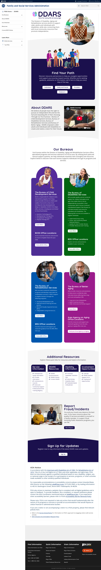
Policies (48, 553)
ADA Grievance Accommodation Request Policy (45, 517)
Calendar (86, 373)
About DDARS (5, 18)
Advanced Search (50, 550)
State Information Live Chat (35, 547)
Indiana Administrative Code (71, 559)
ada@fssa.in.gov (58, 484)
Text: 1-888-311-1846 (33, 561)
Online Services (8, 41)
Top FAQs (6, 45)
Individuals (48, 87)
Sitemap (48, 556)
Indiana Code (67, 556)
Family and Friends (62, 87)
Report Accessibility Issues (89, 554)
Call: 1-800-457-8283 (33, 558)
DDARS (16, 11)
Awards (66, 562)
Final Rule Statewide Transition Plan (71, 375)
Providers (77, 87)
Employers (62, 92)
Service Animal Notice (45, 513)
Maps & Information (69, 547)
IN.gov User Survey (51, 547)
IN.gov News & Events (69, 550)
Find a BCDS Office (42, 245)
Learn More (39, 225)
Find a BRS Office (41, 336)
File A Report (69, 428)
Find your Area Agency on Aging (79, 331)
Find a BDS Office (74, 249)
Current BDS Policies (7, 30)
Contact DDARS (55, 379)
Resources (4, 26)
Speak (87, 550)
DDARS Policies (55, 377)
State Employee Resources (53, 562)
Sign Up (64, 454)
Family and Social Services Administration (28, 5)
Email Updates (68, 553)
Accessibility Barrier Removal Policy (78, 496)
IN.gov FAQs (49, 559)
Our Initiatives (5, 22)
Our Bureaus (5, 15)
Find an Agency (32, 555)
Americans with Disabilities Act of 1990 (61, 470)
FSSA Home (8, 11)
